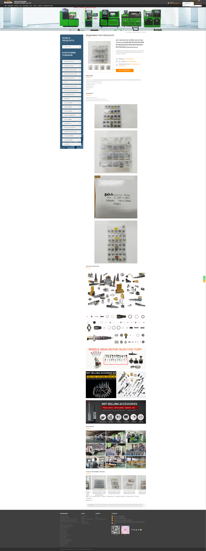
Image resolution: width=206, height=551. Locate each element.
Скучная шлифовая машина (69, 94)
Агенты (35, 5)
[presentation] (84, 485)
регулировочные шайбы (96, 496)
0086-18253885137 (131, 61)
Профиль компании (84, 516)
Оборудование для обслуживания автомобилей (70, 70)
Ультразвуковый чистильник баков (70, 86)
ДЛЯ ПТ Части (67, 144)
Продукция (10, 5)
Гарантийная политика (85, 523)
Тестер (65, 82)
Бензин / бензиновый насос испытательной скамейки (69, 79)
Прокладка (103, 496)
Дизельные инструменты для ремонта (71, 90)
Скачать (16, 5)
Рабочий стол (66, 98)
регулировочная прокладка (120, 496)
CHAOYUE (90, 549)
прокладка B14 (89, 498)
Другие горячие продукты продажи (70, 131)
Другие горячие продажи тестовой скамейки (70, 75)
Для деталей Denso (63, 532)
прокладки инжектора (130, 496)
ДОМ (6, 5)
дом (127, 32)
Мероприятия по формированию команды (87, 520)
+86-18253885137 (129, 59)
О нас (30, 5)
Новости (40, 5)
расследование (124, 70)
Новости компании (84, 521)
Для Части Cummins (68, 111)
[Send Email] (204, 281)
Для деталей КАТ (67, 123)
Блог (20, 5)
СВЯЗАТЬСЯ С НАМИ (48, 5)
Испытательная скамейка (69, 61)
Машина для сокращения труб (69, 127)
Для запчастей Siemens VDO (69, 115)
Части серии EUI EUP (64, 543)
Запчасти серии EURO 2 (68, 135)
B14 (90, 496)
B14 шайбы (137, 496)
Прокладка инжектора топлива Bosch (139, 32)
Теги (77, 549)
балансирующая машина (68, 65)
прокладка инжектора (110, 496)
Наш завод (25, 5)
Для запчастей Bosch (68, 102)
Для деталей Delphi (68, 119)
